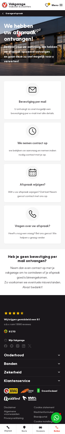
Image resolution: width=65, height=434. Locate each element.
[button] (56, 417)
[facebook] (5, 346)
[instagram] (17, 346)
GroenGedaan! (49, 391)
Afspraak (8, 430)
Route (24, 431)
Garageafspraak (14, 13)
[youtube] (11, 346)
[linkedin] (23, 346)
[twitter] (29, 346)
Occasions (40, 431)
